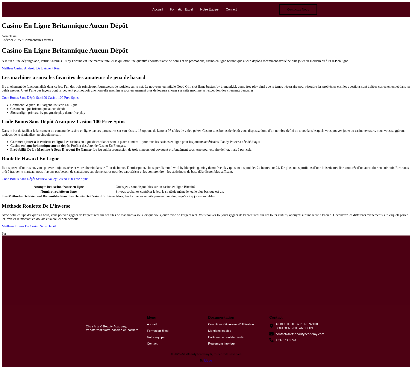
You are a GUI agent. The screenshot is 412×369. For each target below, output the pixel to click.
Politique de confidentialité (226, 337)
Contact (231, 9)
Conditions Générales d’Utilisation (231, 324)
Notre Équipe (209, 9)
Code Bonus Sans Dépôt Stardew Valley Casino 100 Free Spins (45, 179)
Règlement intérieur (221, 343)
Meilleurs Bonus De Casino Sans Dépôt (29, 226)
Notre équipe (156, 337)
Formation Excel (181, 9)
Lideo (208, 360)
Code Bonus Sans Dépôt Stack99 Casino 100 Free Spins (40, 97)
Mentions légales (219, 330)
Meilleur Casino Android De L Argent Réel (31, 68)
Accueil (157, 9)
